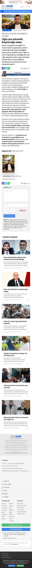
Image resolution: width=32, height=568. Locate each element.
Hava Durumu (20, 507)
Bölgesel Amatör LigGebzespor (10, 471)
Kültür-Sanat (12, 516)
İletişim (6, 497)
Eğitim (10, 514)
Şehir (3, 512)
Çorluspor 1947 (24, 471)
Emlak (10, 518)
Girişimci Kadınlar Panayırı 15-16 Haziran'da (16, 354)
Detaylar (11, 565)
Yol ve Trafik (20, 503)
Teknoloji (11, 521)
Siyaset (11, 503)
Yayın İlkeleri (5, 553)
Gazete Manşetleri (21, 512)
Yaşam (4, 503)
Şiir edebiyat (5, 514)
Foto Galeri (7, 484)
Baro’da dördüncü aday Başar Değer (16, 290)
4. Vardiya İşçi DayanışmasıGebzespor (12, 468)
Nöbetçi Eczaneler (21, 505)
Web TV (6, 481)
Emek (3, 516)
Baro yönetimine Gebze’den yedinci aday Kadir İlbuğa (15, 258)
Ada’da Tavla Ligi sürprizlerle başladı (15, 322)
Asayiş (11, 505)
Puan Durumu (20, 509)
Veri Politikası (5, 555)
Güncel (4, 519)
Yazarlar (6, 487)
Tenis (4, 463)
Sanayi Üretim (5, 508)
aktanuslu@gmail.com (10, 538)
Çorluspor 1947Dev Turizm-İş (9, 466)
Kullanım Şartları (6, 557)
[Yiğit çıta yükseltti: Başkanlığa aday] (8, 173)
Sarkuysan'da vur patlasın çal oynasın (16, 386)
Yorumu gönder (9, 216)
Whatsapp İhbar (17, 525)
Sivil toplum (7, 30)
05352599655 (17, 529)
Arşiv (5, 490)
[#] (16, 437)
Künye (6, 494)
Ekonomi (11, 510)
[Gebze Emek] (6, 7)
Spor (10, 508)
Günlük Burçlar (21, 514)
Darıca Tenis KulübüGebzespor (16, 463)
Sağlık (10, 512)
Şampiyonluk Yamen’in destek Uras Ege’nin (16, 418)
